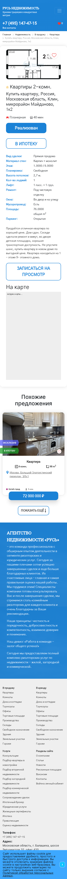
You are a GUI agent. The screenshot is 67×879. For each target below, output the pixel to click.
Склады (7, 725)
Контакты (41, 779)
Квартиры (8, 692)
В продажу (8, 688)
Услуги (6, 751)
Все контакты (9, 28)
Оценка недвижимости (15, 825)
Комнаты (8, 697)
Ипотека (7, 816)
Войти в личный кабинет (49, 783)
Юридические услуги (14, 807)
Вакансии (41, 774)
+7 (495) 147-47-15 (20, 23)
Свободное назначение (16, 730)
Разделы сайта (44, 751)
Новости (41, 765)
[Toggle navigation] (59, 10)
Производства (11, 720)
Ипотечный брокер (13, 802)
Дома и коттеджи (12, 702)
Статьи (40, 760)
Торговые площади (14, 716)
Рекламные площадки (48, 770)
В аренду (41, 688)
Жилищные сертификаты (17, 811)
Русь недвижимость (21, 8)
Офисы (7, 711)
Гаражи (7, 744)
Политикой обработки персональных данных (28, 874)
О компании (42, 756)
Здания (7, 734)
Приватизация (11, 821)
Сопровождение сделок (16, 797)
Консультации (10, 756)
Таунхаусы (9, 706)
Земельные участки (14, 739)
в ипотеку (26, 144)
